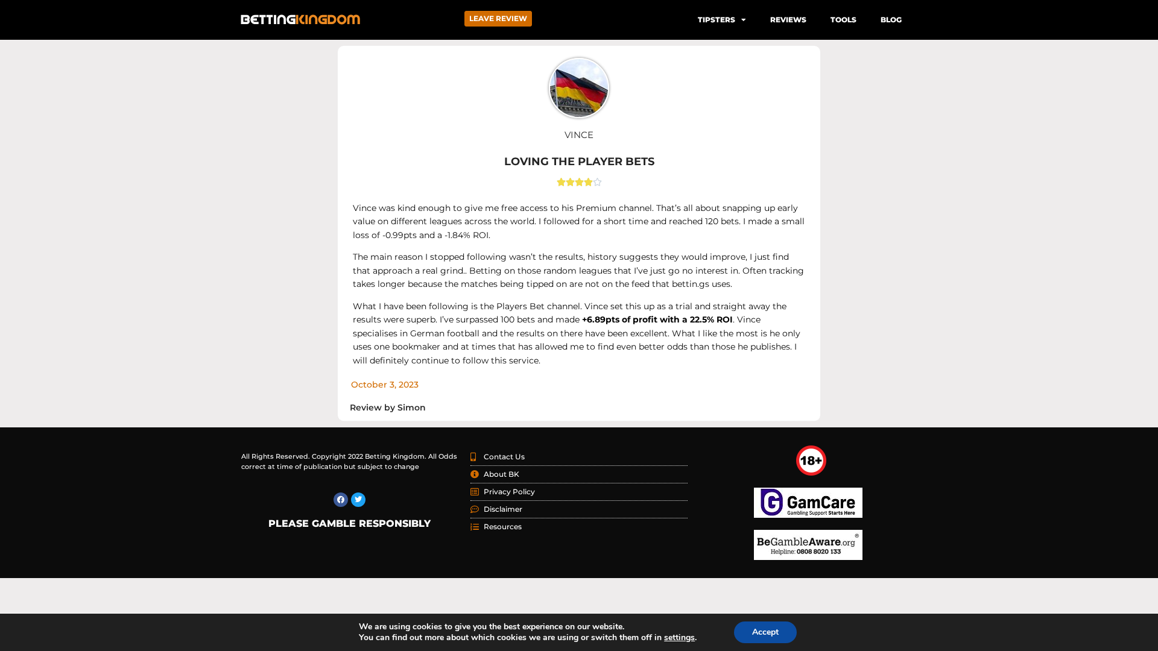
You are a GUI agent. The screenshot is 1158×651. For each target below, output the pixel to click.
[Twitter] (358, 499)
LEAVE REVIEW (498, 18)
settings (679, 637)
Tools (843, 19)
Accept (765, 632)
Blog (891, 19)
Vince (579, 134)
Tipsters (716, 19)
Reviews (788, 19)
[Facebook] (341, 499)
